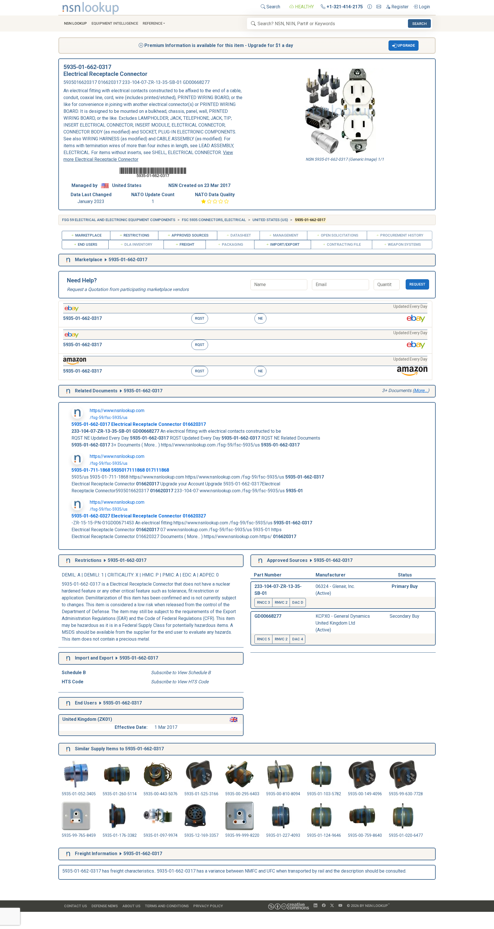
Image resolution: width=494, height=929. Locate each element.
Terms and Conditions (167, 906)
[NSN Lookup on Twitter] (332, 905)
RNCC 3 (263, 602)
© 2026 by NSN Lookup (368, 905)
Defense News (104, 906)
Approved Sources (189, 235)
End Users (87, 244)
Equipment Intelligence (114, 23)
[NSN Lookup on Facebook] (324, 905)
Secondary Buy (404, 616)
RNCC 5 (263, 639)
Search (272, 6)
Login (424, 6)
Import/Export (284, 244)
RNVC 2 (281, 602)
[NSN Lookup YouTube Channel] (340, 905)
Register (399, 6)
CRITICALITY (120, 575)
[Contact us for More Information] (369, 7)
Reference (152, 23)
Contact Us (75, 906)
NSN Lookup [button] (75, 23)
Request (417, 284)
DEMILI (91, 575)
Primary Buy (405, 586)
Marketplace (87, 235)
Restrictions (136, 235)
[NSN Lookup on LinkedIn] (315, 905)
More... (421, 390)
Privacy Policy (208, 906)
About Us (131, 906)
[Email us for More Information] (378, 7)
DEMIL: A (71, 575)
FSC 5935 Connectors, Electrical (214, 220)
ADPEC (207, 575)
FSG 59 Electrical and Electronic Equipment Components (118, 220)
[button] (404, 45)
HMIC (148, 575)
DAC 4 (297, 639)
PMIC (168, 575)
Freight (186, 244)
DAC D (297, 602)
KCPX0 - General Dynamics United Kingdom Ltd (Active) (343, 623)
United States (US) (270, 220)
